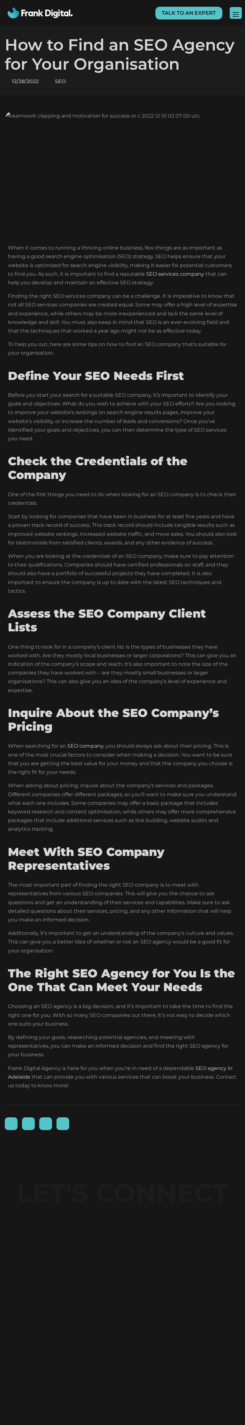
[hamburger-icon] (236, 13)
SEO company (85, 746)
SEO (60, 81)
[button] (188, 13)
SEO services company (175, 274)
